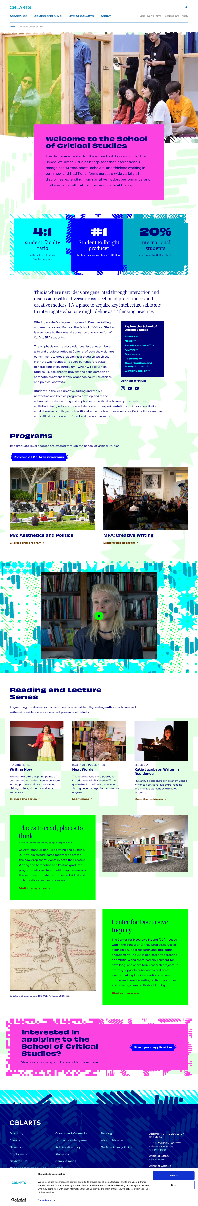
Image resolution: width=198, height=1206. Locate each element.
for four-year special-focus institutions (99, 255)
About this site (112, 1140)
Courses (131, 354)
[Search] (186, 7)
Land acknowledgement (72, 1140)
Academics (18, 16)
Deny (173, 1185)
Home (12, 27)
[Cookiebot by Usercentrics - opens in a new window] (18, 1200)
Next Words (82, 769)
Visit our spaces (33, 888)
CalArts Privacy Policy (116, 1147)
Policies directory (68, 1147)
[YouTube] (130, 388)
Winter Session (136, 371)
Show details (44, 1200)
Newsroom (17, 1147)
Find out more (124, 993)
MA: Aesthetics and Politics (41, 536)
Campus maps (65, 1161)
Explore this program (25, 543)
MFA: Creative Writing (128, 536)
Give (158, 16)
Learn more (80, 799)
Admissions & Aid (48, 16)
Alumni (130, 350)
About (106, 16)
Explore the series (23, 799)
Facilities (132, 359)
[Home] (20, 7)
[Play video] (99, 615)
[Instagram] (123, 388)
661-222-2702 (158, 1160)
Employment (19, 1154)
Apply (185, 16)
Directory (16, 1133)
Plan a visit (63, 1154)
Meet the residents (149, 799)
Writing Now (21, 769)
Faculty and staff (138, 346)
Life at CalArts (81, 16)
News (150, 16)
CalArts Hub (18, 1161)
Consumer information (71, 1133)
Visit (142, 16)
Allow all (173, 1175)
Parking (106, 1133)
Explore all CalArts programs (39, 457)
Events (130, 337)
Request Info (171, 16)
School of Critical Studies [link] (31, 27)
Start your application (153, 1047)
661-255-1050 (157, 1150)
